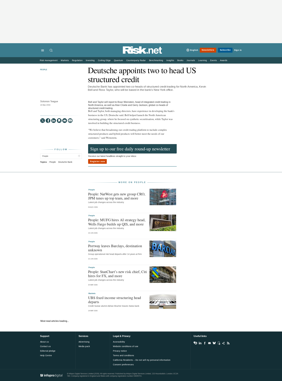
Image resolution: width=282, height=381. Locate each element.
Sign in (238, 50)
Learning (202, 60)
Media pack (84, 346)
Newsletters (208, 50)
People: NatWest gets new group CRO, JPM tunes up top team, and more (116, 196)
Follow (60, 149)
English (194, 50)
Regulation (77, 60)
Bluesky (214, 343)
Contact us (45, 346)
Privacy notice (120, 351)
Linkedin (200, 343)
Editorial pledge (48, 351)
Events (213, 60)
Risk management (49, 60)
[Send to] (64, 120)
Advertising (84, 341)
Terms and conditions (123, 355)
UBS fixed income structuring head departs (114, 300)
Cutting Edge (104, 60)
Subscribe (225, 50)
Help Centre (46, 355)
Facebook (205, 343)
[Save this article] (59, 120)
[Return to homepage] (142, 53)
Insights (170, 60)
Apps (219, 343)
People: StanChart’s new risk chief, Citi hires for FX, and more (117, 274)
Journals (191, 60)
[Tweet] (42, 120)
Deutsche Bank (65, 162)
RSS (228, 343)
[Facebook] (48, 120)
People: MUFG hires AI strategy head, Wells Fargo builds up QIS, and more (116, 222)
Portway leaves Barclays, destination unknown (115, 248)
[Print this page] (70, 120)
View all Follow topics (195, 343)
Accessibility (119, 341)
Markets (65, 60)
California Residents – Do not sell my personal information (141, 360)
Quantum (118, 60)
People (43, 70)
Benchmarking (156, 60)
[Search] (51, 50)
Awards (223, 60)
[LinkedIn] (53, 120)
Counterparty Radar (136, 60)
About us (44, 341)
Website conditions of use (125, 346)
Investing (90, 60)
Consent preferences (123, 364)
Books (180, 60)
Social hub (223, 343)
